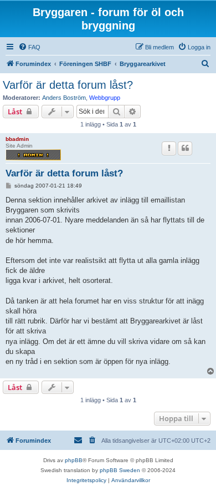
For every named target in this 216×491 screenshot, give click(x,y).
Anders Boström (64, 97)
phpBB (74, 460)
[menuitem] (29, 47)
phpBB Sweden (120, 470)
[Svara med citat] (185, 148)
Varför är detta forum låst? (68, 85)
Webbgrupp (104, 97)
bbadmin (17, 139)
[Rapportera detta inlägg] (169, 148)
